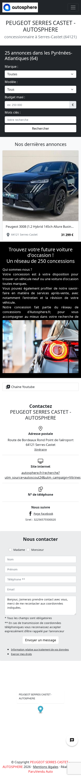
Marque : (11, 66)
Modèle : (11, 82)
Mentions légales (45, 767)
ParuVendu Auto (40, 771)
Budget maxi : (15, 97)
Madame (19, 550)
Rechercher (40, 128)
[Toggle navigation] (73, 7)
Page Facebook (43, 514)
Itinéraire (40, 449)
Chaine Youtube (20, 386)
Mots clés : (12, 112)
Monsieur (37, 550)
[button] (7, 189)
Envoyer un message (40, 640)
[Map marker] (40, 710)
